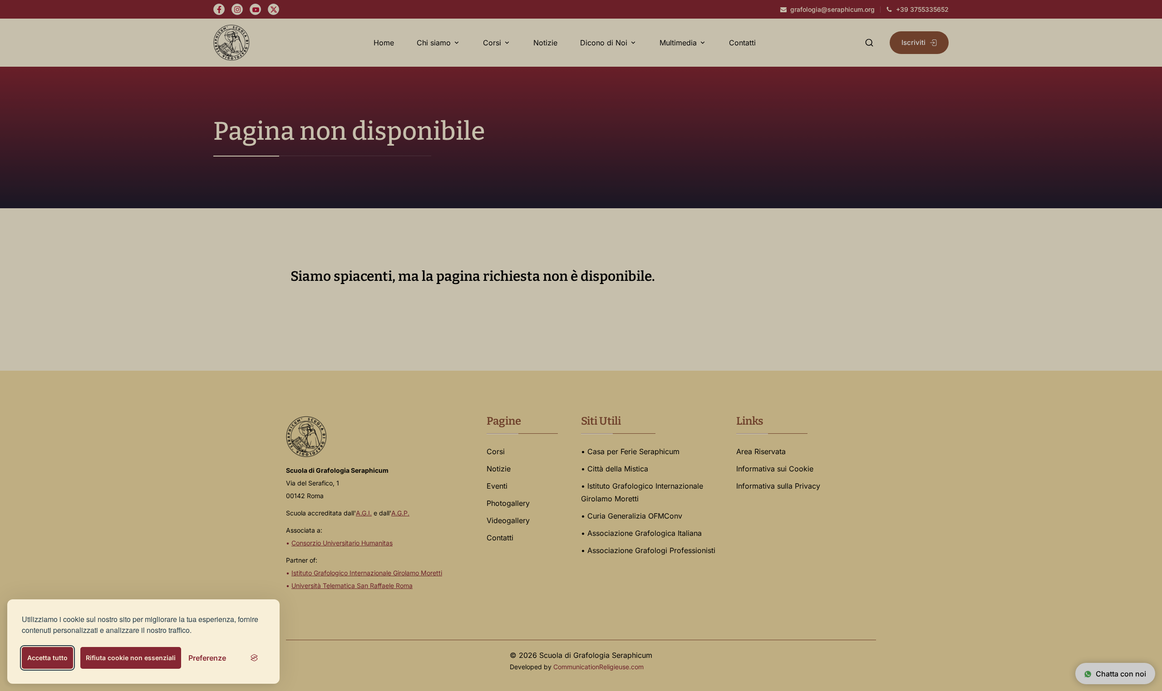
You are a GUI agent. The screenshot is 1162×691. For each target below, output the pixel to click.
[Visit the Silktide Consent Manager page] (254, 658)
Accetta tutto (47, 658)
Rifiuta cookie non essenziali (131, 658)
